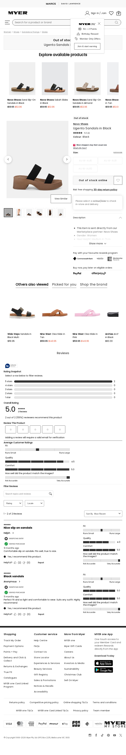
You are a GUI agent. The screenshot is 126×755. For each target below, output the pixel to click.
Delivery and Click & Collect (15, 659)
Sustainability (71, 668)
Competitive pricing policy (44, 702)
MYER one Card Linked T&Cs (53, 710)
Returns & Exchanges (16, 666)
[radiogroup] (97, 165)
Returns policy (17, 702)
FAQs (37, 646)
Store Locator (41, 657)
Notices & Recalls (43, 685)
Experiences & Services (47, 663)
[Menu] (7, 22)
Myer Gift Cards (73, 646)
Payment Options (14, 646)
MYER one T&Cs (24, 710)
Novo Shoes (80, 124)
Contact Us (40, 651)
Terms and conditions (105, 702)
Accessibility (41, 691)
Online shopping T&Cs (75, 702)
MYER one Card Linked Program (16, 685)
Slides (45, 32)
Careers (68, 651)
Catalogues (10, 677)
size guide (118, 152)
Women (7, 32)
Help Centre (40, 640)
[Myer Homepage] (18, 14)
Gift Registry (41, 674)
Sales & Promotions (45, 680)
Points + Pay (10, 651)
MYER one (69, 640)
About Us (69, 657)
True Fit (8, 672)
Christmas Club (73, 674)
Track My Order (12, 640)
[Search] (117, 22)
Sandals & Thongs (30, 32)
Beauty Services (43, 668)
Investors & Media (74, 663)
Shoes (16, 32)
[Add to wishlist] (118, 180)
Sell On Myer (71, 680)
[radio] (85, 160)
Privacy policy (80, 710)
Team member (101, 710)
